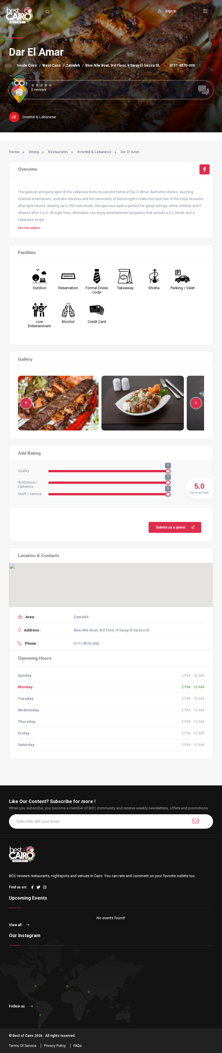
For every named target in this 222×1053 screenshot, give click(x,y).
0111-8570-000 (182, 65)
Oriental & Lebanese (94, 152)
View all (15, 925)
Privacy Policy (55, 1046)
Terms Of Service (22, 1046)
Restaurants (58, 152)
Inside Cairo (27, 65)
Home (14, 152)
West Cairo (51, 65)
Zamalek (73, 65)
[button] (196, 403)
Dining (34, 152)
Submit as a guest (170, 527)
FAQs (77, 1046)
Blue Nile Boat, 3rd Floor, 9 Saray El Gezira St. (122, 65)
